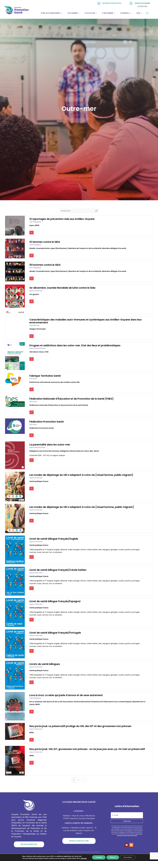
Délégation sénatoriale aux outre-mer (76, 451)
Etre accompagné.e (50, 13)
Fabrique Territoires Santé (45, 375)
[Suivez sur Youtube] (127, 845)
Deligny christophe (37, 329)
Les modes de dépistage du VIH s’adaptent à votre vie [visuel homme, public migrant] (81, 507)
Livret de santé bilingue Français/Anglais (53, 538)
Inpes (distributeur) (59, 248)
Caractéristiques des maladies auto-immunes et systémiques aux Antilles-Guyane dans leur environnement (85, 321)
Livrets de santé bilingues (44, 664)
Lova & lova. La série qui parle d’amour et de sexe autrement (66, 695)
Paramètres (127, 857)
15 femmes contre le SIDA (44, 242)
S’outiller (90, 13)
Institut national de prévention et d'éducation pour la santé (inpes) (103, 701)
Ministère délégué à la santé (114, 248)
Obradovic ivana (36, 352)
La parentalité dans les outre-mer (49, 444)
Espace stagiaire (142, 3)
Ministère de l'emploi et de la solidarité (84, 248)
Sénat (96, 451)
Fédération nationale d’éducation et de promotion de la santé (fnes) (58, 405)
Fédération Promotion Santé (46, 421)
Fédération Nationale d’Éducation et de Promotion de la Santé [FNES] (71, 398)
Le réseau (124, 13)
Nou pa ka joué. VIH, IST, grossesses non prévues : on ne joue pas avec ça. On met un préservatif (87, 749)
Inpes (31, 225)
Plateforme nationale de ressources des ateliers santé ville (54, 382)
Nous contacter (79, 840)
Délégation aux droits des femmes (44, 451)
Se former (73, 13)
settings (84, 858)
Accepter (99, 857)
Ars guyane (34, 294)
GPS (138, 13)
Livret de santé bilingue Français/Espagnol (54, 601)
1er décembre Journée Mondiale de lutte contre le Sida (62, 287)
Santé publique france (38, 481)
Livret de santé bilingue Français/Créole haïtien (57, 570)
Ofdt (46, 352)
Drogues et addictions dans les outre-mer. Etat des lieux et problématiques (74, 345)
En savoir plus (29, 844)
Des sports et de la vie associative (58, 701)
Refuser (113, 857)
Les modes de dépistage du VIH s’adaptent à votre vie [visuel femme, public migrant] (81, 475)
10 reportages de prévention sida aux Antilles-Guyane (62, 219)
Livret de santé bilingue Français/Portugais (55, 632)
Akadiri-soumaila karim (39, 248)
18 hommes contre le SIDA (45, 264)
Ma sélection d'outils (112, 3)
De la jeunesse (35, 701)
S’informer (107, 13)
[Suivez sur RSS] (131, 845)
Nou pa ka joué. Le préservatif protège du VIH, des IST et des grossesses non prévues (80, 726)
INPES (37, 225)
